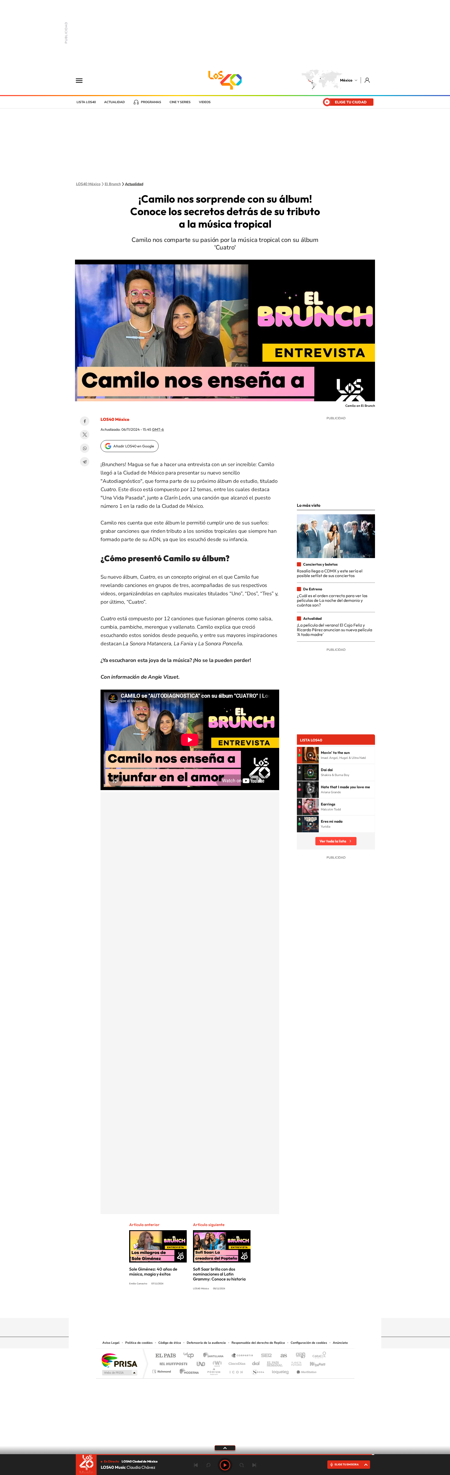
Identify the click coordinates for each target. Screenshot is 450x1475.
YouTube (209, 1308)
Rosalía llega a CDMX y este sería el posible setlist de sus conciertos (329, 573)
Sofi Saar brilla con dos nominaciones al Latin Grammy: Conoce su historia (219, 1274)
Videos (205, 102)
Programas (151, 102)
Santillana (215, 1356)
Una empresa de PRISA (119, 1360)
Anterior (196, 1465)
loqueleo (280, 1370)
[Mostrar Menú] (82, 80)
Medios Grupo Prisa (119, 1373)
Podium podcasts (213, 1370)
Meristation (305, 1370)
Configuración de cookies (309, 1343)
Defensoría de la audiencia (206, 1343)
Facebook (84, 421)
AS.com (281, 1356)
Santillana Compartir (242, 1356)
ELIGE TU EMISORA (347, 1464)
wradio (216, 1362)
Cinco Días (236, 1362)
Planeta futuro (294, 1362)
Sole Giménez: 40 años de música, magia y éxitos (153, 1271)
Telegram (84, 461)
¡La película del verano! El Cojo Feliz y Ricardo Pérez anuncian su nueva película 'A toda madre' (334, 629)
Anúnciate (340, 1343)
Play (225, 1465)
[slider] (225, 1454)
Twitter (84, 434)
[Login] (367, 80)
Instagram (220, 1308)
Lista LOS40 (86, 102)
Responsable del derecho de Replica (258, 1343)
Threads (251, 1308)
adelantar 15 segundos (242, 1465)
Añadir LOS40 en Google (133, 446)
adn (298, 1356)
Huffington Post (172, 1362)
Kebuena (313, 1362)
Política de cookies (139, 1343)
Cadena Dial (255, 1362)
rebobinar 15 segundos (208, 1465)
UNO (201, 1362)
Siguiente (254, 1465)
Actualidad (114, 102)
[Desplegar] (225, 1447)
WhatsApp (84, 448)
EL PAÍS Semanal (275, 1362)
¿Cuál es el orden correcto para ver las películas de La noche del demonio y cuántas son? (332, 600)
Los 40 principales (190, 1356)
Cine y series (180, 102)
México (346, 80)
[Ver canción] (310, 755)
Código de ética (169, 1343)
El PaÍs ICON (236, 1370)
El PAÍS (165, 1356)
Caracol (318, 1356)
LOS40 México (225, 80)
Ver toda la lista (333, 841)
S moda (257, 1370)
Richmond (162, 1370)
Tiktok (199, 1308)
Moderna (188, 1370)
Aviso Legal (111, 1343)
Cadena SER (265, 1356)
